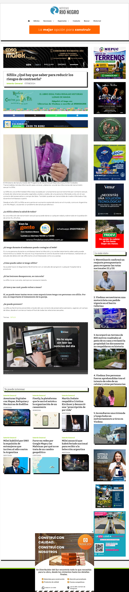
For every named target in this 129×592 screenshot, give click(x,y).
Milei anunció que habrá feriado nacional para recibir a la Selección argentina (75, 445)
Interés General (15, 83)
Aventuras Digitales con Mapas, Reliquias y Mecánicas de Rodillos (16, 401)
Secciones (47, 21)
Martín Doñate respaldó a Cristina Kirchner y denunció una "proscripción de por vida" (73, 404)
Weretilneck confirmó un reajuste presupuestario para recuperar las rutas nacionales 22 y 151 (109, 264)
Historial (97, 21)
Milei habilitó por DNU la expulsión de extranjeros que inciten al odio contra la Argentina (16, 446)
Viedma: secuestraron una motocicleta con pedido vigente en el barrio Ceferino (110, 301)
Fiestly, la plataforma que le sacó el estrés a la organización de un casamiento (45, 402)
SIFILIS (13, 317)
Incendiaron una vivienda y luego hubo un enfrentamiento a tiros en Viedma (109, 417)
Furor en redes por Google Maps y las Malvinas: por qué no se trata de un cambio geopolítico (46, 446)
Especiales (62, 21)
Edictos (36, 21)
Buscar (87, 21)
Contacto (76, 21)
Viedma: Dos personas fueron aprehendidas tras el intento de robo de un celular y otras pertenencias (110, 379)
